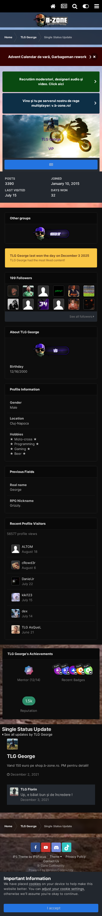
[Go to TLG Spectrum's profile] (73, 304)
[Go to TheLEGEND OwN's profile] (13, 304)
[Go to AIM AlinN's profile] (28, 291)
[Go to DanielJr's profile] (15, 581)
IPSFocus (39, 856)
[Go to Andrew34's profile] (43, 304)
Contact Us (51, 861)
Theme (55, 856)
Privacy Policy (76, 856)
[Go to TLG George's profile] (12, 744)
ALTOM (27, 547)
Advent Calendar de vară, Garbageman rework (47, 57)
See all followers (81, 316)
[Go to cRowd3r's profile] (15, 565)
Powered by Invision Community (51, 870)
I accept (52, 908)
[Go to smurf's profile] (73, 291)
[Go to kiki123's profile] (15, 597)
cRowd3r (28, 563)
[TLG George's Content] (51, 164)
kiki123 (27, 595)
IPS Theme (20, 856)
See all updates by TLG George (27, 734)
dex (24, 611)
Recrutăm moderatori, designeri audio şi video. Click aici (51, 81)
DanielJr (28, 579)
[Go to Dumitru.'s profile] (58, 304)
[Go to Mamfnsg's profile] (43, 291)
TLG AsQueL (31, 627)
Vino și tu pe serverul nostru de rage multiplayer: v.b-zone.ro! (51, 103)
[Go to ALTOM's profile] (15, 549)
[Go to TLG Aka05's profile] (88, 291)
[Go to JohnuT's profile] (58, 291)
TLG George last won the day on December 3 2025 (49, 256)
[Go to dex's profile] (15, 613)
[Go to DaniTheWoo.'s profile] (13, 291)
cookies (35, 884)
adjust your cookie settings (63, 889)
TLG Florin (29, 789)
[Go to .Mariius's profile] (88, 304)
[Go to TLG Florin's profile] (14, 791)
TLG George (21, 756)
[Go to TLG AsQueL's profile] (15, 629)
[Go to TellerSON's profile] (28, 304)
